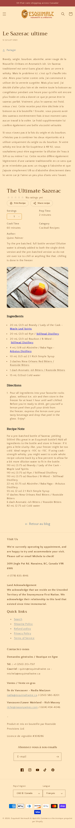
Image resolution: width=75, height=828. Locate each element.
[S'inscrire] (57, 757)
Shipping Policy (23, 623)
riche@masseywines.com (22, 707)
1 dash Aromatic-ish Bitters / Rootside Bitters (37, 370)
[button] (4, 14)
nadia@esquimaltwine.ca (22, 695)
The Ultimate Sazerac (34, 190)
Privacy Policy (22, 633)
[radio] (8, 197)
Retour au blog (39, 524)
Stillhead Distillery (47, 333)
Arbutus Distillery (21, 351)
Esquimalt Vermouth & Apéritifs (25, 818)
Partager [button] (11, 50)
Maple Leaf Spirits (21, 328)
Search (18, 619)
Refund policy (22, 628)
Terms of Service (24, 638)
